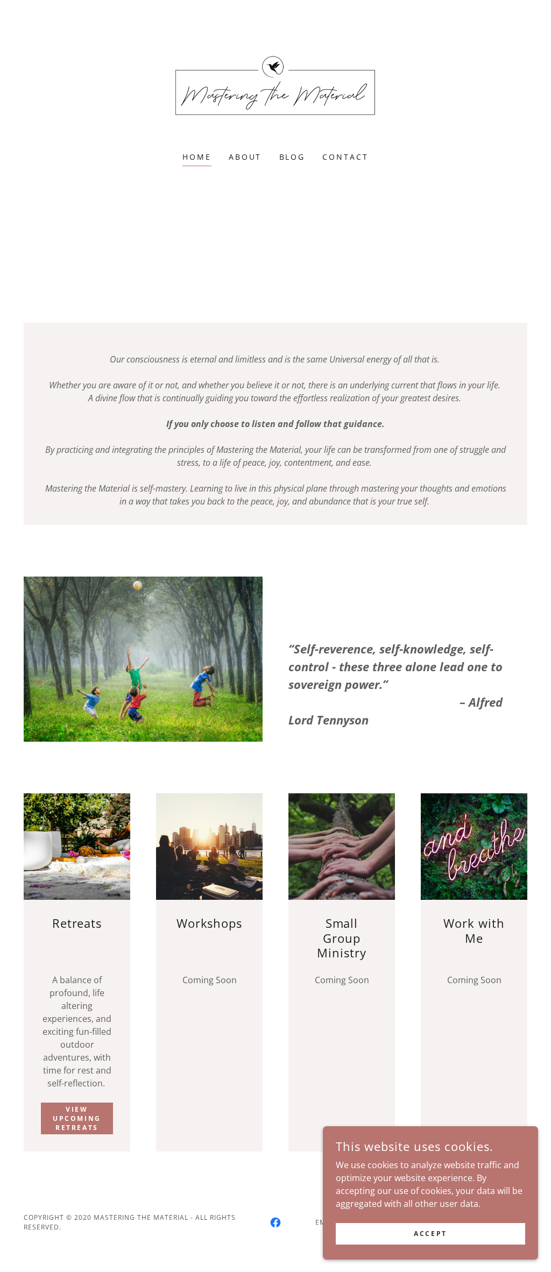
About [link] (245, 157)
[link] (275, 83)
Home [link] (196, 157)
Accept (430, 1233)
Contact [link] (345, 157)
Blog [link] (292, 157)
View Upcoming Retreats (77, 1118)
